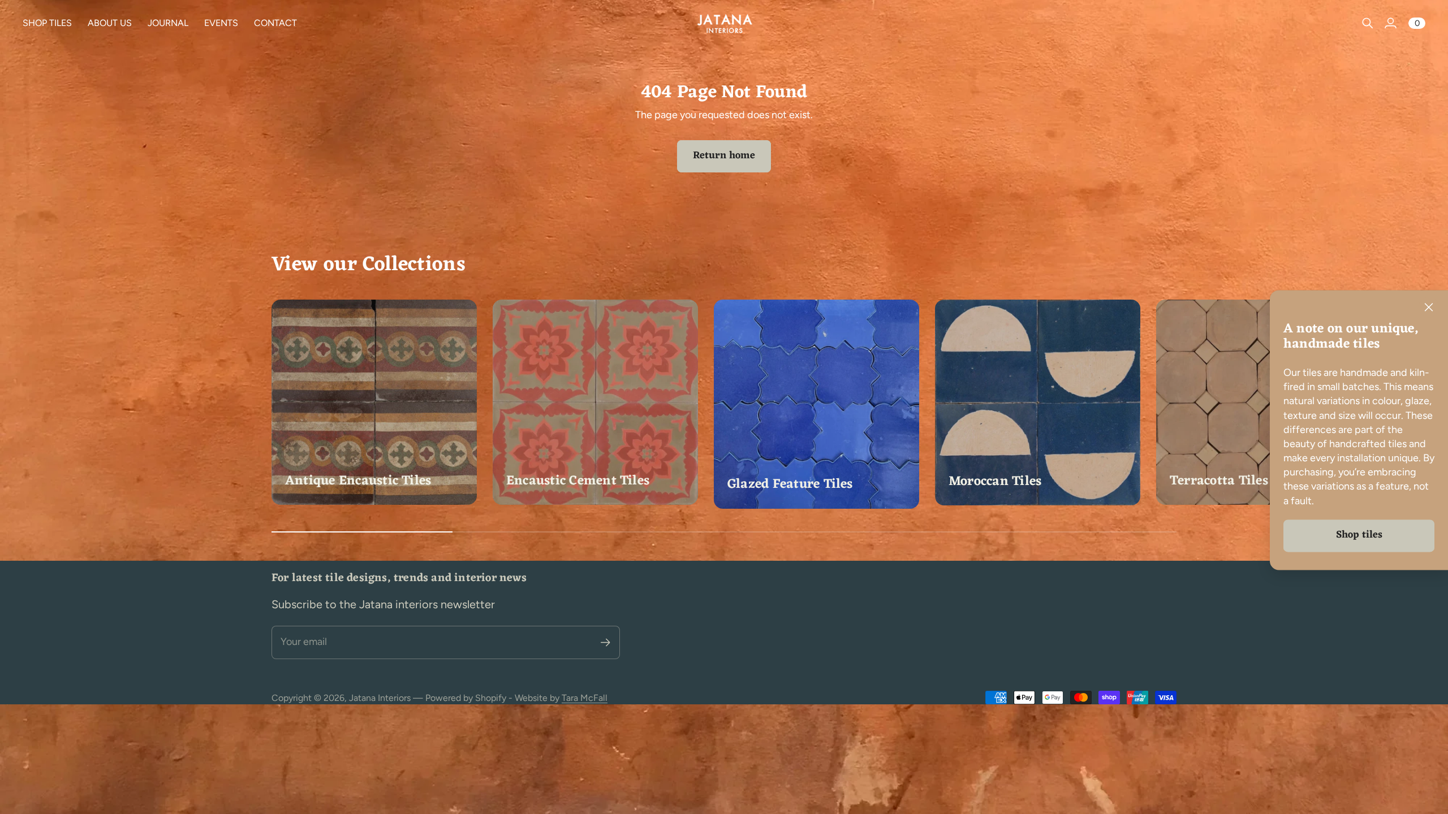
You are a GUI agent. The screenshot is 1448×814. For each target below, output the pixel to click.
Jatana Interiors (380, 697)
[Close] (1429, 307)
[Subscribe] (605, 642)
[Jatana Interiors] (724, 23)
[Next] (1162, 404)
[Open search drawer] (1367, 23)
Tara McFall (584, 697)
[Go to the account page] (1390, 23)
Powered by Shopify (465, 697)
